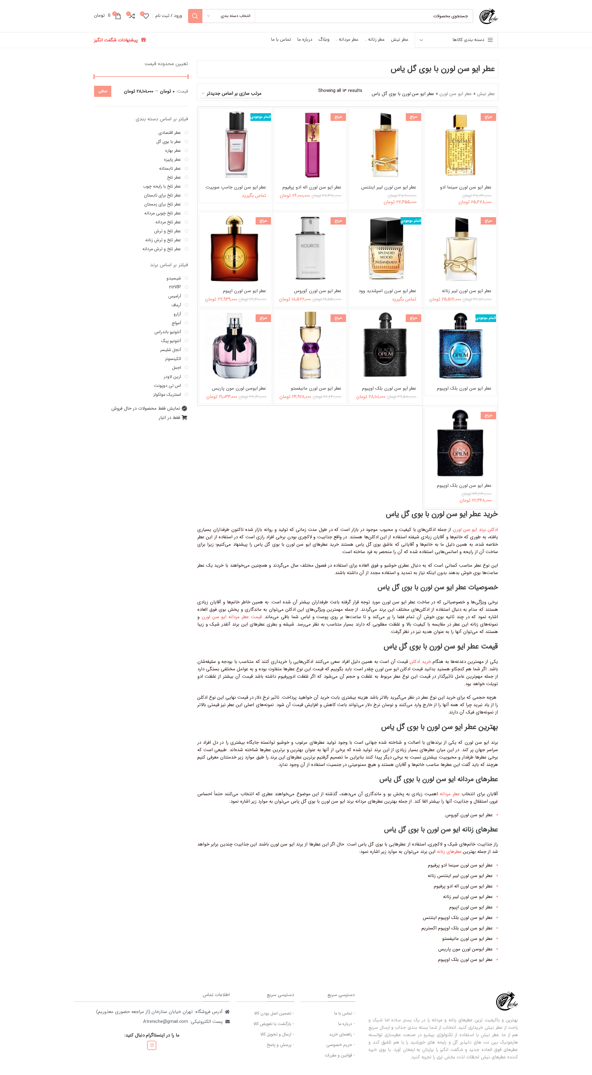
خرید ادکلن (420, 661)
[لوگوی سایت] (488, 15)
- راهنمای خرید (342, 1034)
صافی (102, 91)
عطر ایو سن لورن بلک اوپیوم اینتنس (464, 392)
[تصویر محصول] (460, 144)
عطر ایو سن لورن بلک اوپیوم (464, 485)
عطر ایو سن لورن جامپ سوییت (236, 187)
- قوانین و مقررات (340, 1055)
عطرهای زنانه (449, 851)
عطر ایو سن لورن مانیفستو (316, 388)
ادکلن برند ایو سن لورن (475, 529)
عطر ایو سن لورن (455, 93)
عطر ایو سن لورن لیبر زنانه (466, 291)
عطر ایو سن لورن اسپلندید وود (388, 291)
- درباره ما (346, 1023)
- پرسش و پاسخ (280, 1044)
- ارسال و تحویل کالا (277, 1034)
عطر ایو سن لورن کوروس (317, 291)
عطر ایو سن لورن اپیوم (244, 291)
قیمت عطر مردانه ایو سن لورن (232, 617)
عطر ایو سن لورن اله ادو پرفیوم (311, 187)
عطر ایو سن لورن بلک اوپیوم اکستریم (389, 392)
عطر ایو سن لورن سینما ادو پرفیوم (465, 190)
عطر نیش (486, 93)
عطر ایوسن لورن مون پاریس (239, 388)
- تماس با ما (344, 1013)
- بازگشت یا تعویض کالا (273, 1023)
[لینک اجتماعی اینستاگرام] (151, 1045)
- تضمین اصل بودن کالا (274, 1013)
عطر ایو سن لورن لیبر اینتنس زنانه (389, 190)
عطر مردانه (450, 794)
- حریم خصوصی (340, 1044)
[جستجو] (195, 16)
